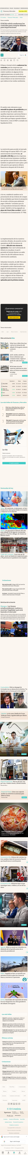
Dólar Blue (11, 1086)
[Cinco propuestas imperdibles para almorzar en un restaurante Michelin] (14, 820)
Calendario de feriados (15, 1095)
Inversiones (14, 1100)
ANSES (23, 1100)
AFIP (25, 1095)
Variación (12, 381)
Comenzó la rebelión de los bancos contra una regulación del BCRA (16, 415)
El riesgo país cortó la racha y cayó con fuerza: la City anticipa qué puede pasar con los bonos (16, 422)
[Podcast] (10, 1116)
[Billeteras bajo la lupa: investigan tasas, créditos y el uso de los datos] (14, 874)
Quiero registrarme (14, 317)
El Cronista (3, 17)
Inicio (14, 1153)
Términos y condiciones (14, 1133)
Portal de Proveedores (18, 1122)
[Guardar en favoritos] (2, 55)
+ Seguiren (23, 55)
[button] (25, 980)
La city (5, 450)
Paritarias (5, 1100)
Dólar (11, 8)
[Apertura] (7, 1113)
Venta (19, 381)
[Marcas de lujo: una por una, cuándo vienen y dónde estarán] (14, 769)
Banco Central (14, 331)
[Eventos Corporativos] (15, 1112)
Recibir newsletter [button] (15, 463)
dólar (21, 17)
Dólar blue (17, 8)
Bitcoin (4, 1091)
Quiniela (4, 1095)
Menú (3, 1153)
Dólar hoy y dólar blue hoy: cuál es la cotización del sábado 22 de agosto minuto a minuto (15, 409)
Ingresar (25, 1153)
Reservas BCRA (24, 8)
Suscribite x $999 (23, 11)
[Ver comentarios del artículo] (17, 60)
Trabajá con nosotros (14, 1125)
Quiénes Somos (8, 1122)
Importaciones (23, 331)
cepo (7, 331)
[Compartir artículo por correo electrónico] (14, 60)
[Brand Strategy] (22, 1112)
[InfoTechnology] (18, 1116)
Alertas (19, 1153)
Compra (25, 381)
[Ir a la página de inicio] (2, 11)
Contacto (5, 1119)
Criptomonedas (22, 1086)
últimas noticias (4, 8)
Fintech (14, 1091)
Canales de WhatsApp (14, 1119)
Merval (23, 1091)
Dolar (8, 1153)
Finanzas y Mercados (13, 17)
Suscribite (22, 1119)
